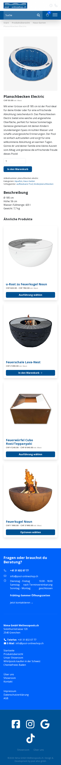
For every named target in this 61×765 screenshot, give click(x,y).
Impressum (10, 691)
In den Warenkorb (17, 169)
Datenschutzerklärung (16, 694)
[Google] (45, 724)
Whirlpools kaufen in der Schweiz (22, 661)
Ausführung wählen (30, 295)
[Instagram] (30, 724)
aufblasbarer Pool (24, 184)
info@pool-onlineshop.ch (24, 576)
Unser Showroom (13, 657)
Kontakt (8, 681)
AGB (6, 698)
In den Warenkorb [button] (28, 372)
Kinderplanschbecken (43, 184)
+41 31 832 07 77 (19, 570)
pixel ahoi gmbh (38, 761)
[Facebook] (16, 724)
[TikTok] (30, 738)
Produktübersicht (21, 22)
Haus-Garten (39, 22)
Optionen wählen (30, 532)
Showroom (10, 678)
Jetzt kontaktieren (20, 602)
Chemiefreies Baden (15, 664)
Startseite (9, 650)
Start (6, 22)
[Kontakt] (52, 5)
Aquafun (18, 181)
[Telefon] (55, 5)
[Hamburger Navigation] (55, 15)
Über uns (9, 674)
